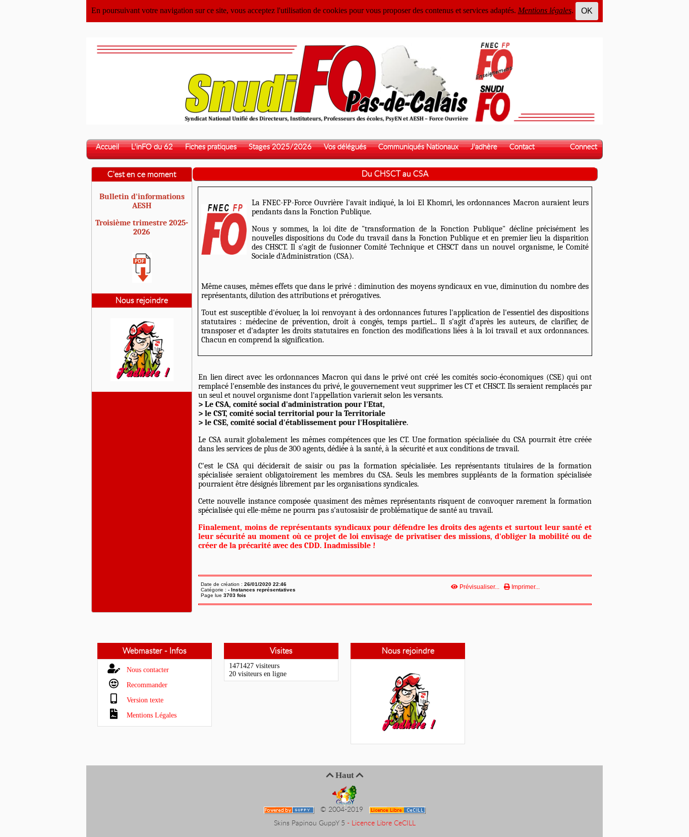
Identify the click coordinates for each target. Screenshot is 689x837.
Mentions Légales (151, 715)
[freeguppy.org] (290, 809)
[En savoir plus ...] (398, 809)
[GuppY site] (344, 795)
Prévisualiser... (479, 586)
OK (587, 11)
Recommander (146, 685)
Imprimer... (525, 586)
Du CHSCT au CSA (395, 174)
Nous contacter (147, 670)
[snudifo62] (344, 80)
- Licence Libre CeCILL (381, 823)
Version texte (144, 700)
